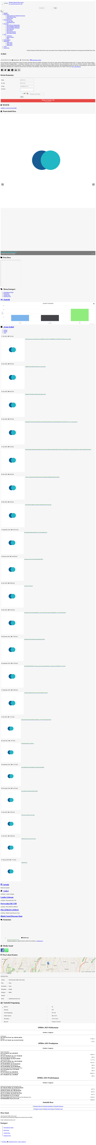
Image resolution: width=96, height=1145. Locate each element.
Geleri (5, 46)
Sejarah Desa (10, 18)
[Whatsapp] (19, 70)
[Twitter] (5, 70)
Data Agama (10, 30)
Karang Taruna (10, 37)
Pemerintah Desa (8, 19)
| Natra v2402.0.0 (22, 1141)
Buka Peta (3, 973)
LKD (5, 34)
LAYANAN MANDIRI (11, 108)
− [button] (2, 962)
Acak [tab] (5, 332)
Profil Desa (6, 14)
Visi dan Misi (10, 21)
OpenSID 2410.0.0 (12, 1141)
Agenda (5, 885)
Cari (55, 8)
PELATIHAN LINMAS (10, 910)
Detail (8, 973)
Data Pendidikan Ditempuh (13, 27)
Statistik (6, 300)
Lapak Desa (6, 48)
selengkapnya (39, 931)
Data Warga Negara (11, 33)
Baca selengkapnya (76, 66)
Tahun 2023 (9, 45)
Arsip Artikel (8, 327)
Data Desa (6, 23)
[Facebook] (2, 70)
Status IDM (6, 41)
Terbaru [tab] (5, 330)
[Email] (8, 70)
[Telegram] (12, 70)
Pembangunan (7, 39)
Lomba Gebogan (7, 897)
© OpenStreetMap (87, 971)
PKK (8, 38)
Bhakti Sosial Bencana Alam (11, 916)
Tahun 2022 (9, 43)
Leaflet (82, 971)
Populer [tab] (5, 331)
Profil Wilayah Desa (11, 17)
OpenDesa (4, 1141)
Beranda (6, 13)
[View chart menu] (94, 303)
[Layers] (93, 959)
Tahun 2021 (9, 42)
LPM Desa (9, 35)
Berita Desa (6, 293)
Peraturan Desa (7, 296)
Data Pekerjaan (10, 29)
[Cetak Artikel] (15, 70)
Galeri (6, 891)
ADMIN (3, 108)
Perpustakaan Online (36, 60)
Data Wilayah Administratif (13, 25)
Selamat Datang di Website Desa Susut (16, 15)
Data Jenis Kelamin (11, 31)
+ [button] (2, 959)
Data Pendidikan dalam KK (13, 26)
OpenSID (93, 971)
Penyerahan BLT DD (9, 904)
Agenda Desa (7, 295)
